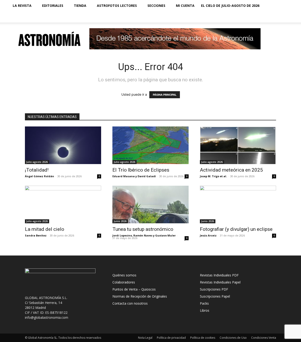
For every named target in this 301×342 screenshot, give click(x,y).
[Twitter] (275, 17)
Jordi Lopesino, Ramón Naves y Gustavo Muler (144, 235)
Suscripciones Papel (215, 296)
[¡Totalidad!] (63, 145)
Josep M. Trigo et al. (213, 176)
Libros (204, 310)
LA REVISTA (22, 5)
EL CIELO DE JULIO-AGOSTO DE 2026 (230, 5)
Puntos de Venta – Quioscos (134, 289)
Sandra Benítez (36, 235)
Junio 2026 (120, 221)
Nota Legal (145, 338)
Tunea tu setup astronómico (142, 229)
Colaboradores (123, 282)
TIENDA (80, 5)
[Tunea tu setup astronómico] (150, 204)
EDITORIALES (52, 5)
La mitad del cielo (44, 229)
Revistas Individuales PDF (219, 275)
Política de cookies (202, 338)
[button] (286, 6)
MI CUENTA (185, 5)
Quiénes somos (124, 275)
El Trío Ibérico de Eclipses (140, 170)
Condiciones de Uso (233, 338)
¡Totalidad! (36, 170)
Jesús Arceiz (208, 235)
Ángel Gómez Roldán (39, 176)
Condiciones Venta (263, 338)
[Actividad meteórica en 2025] (238, 145)
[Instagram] (267, 17)
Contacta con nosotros (130, 303)
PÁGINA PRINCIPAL (164, 94)
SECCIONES (156, 5)
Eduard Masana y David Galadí (134, 176)
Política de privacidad (171, 338)
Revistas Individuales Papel (220, 282)
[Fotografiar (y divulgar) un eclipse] (238, 204)
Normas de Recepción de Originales (139, 296)
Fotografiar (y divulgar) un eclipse (236, 229)
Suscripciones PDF (214, 289)
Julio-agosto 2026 (37, 162)
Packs (204, 303)
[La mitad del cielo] (63, 204)
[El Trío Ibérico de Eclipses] (150, 145)
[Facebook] (259, 17)
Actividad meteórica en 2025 (231, 170)
